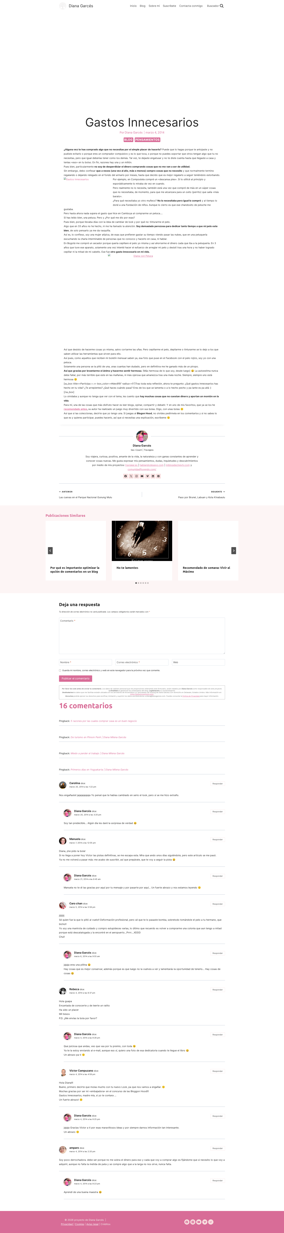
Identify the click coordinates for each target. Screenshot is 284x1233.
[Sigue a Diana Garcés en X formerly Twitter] (131, 476)
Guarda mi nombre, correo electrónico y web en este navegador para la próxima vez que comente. (111, 670)
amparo (74, 1147)
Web (175, 662)
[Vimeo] (204, 1222)
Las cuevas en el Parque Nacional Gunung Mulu (85, 495)
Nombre (65, 662)
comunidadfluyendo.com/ (142, 469)
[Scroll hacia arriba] (276, 1227)
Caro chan (75, 903)
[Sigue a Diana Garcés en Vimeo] (147, 476)
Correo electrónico (128, 662)
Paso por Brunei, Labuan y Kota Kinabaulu (201, 495)
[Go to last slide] (50, 550)
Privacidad (67, 1224)
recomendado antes (75, 409)
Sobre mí (154, 5)
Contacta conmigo (191, 5)
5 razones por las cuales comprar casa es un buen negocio (104, 720)
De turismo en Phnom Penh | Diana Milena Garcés (98, 737)
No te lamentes (127, 568)
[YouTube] (198, 1222)
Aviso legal (92, 1224)
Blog (142, 5)
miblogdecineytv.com (178, 465)
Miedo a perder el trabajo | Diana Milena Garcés (97, 753)
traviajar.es (131, 465)
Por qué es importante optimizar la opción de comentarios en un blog (74, 569)
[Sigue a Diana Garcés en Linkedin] (153, 476)
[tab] (136, 583)
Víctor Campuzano (81, 1070)
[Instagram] (192, 1222)
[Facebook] (186, 1222)
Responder (218, 783)
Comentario (67, 620)
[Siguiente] (233, 550)
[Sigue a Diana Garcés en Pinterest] (158, 476)
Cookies (79, 1224)
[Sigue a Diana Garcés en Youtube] (142, 476)
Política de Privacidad (191, 696)
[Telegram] (210, 1222)
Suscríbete (169, 5)
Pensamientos (147, 139)
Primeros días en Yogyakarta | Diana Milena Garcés (99, 769)
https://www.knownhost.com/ (142, 694)
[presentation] (76, 541)
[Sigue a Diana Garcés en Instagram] (136, 476)
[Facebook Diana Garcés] (142, 298)
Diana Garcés (142, 445)
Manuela (74, 839)
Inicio (133, 5)
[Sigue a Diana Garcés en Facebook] (125, 476)
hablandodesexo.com (152, 465)
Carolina (74, 783)
